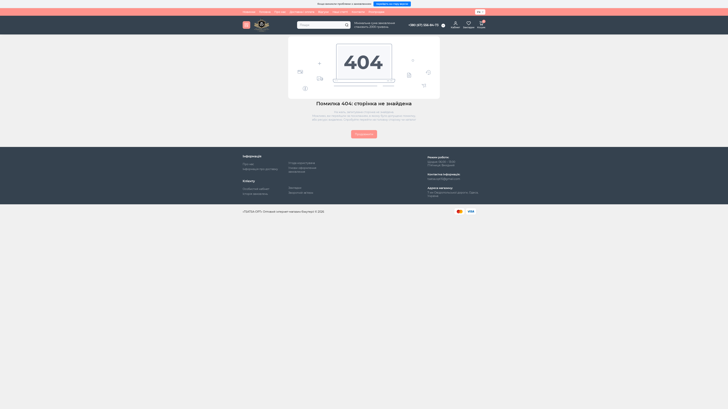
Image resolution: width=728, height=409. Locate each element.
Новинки (249, 12)
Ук (478, 12)
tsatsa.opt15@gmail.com (444, 179)
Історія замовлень (255, 194)
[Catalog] (246, 25)
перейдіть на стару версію (392, 3)
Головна (265, 12)
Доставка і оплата (302, 12)
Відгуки (323, 12)
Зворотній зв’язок (300, 192)
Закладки (294, 188)
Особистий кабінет (256, 189)
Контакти (358, 12)
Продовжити (364, 134)
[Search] (347, 25)
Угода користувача (301, 163)
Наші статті (340, 12)
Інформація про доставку (260, 169)
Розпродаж (376, 12)
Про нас (280, 12)
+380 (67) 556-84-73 (423, 25)
